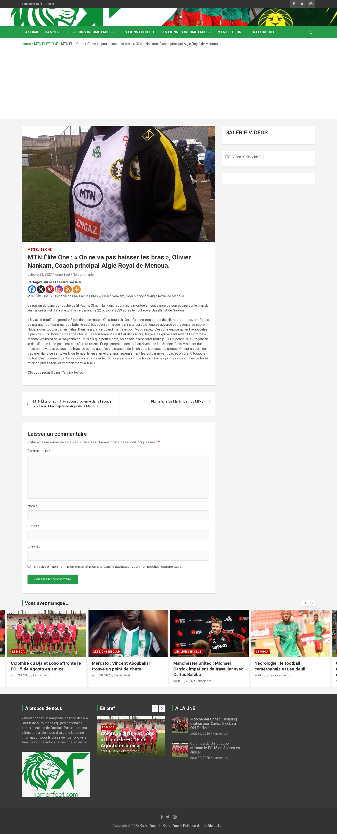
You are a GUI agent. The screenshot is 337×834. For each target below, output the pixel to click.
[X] (41, 289)
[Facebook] (32, 289)
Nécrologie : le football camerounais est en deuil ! (199, 666)
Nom (32, 506)
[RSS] (68, 289)
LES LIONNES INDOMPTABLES (186, 32)
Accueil (31, 32)
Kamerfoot (148, 826)
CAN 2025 (53, 32)
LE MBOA (180, 651)
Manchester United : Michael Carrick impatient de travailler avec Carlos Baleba (127, 669)
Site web (34, 546)
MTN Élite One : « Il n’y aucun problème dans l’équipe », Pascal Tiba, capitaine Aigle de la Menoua (72, 403)
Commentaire (39, 451)
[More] (77, 289)
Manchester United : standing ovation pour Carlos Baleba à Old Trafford (213, 723)
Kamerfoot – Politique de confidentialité (193, 826)
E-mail (33, 526)
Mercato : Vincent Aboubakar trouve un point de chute (40, 666)
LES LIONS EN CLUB (137, 32)
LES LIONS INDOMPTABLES (91, 32)
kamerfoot (62, 274)
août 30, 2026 (20, 675)
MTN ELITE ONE (231, 32)
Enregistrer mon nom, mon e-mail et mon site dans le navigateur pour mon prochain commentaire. (108, 566)
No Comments (83, 274)
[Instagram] (59, 289)
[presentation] (305, 603)
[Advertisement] (168, 81)
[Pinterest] (50, 289)
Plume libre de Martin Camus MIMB (177, 401)
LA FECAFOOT (263, 32)
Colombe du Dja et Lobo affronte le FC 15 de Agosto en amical (215, 747)
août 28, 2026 (183, 675)
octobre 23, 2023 (40, 274)
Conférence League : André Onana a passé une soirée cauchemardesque (288, 669)
